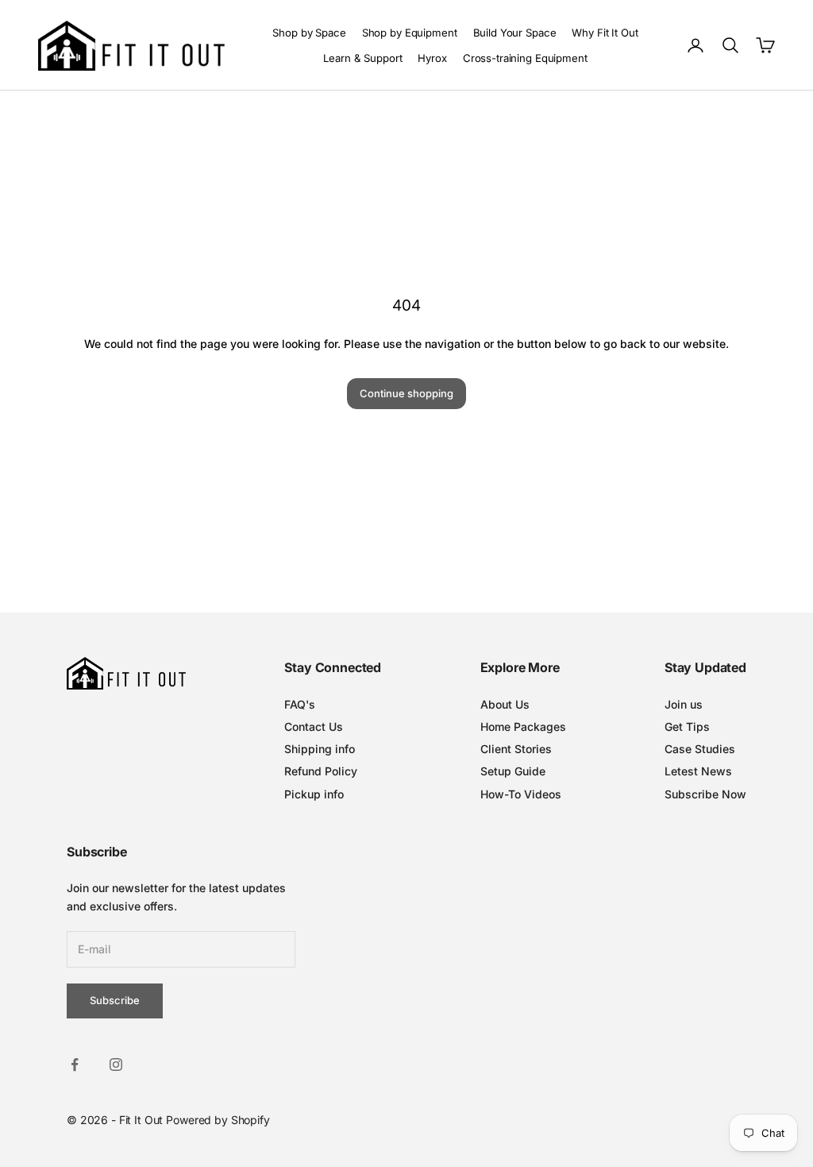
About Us (505, 704)
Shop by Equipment (409, 32)
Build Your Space (515, 32)
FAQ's (299, 704)
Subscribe (115, 1000)
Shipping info (319, 748)
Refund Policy (320, 771)
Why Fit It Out (605, 32)
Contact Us (313, 726)
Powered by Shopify (217, 1119)
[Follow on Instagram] (116, 1064)
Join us (684, 704)
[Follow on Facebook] (75, 1064)
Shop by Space (308, 32)
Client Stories (516, 748)
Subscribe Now (705, 794)
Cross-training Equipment (525, 58)
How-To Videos (520, 794)
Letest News (698, 771)
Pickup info (314, 794)
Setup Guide (512, 771)
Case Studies (700, 748)
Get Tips (687, 726)
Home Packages (523, 726)
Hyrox (432, 58)
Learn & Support (362, 58)
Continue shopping (406, 393)
